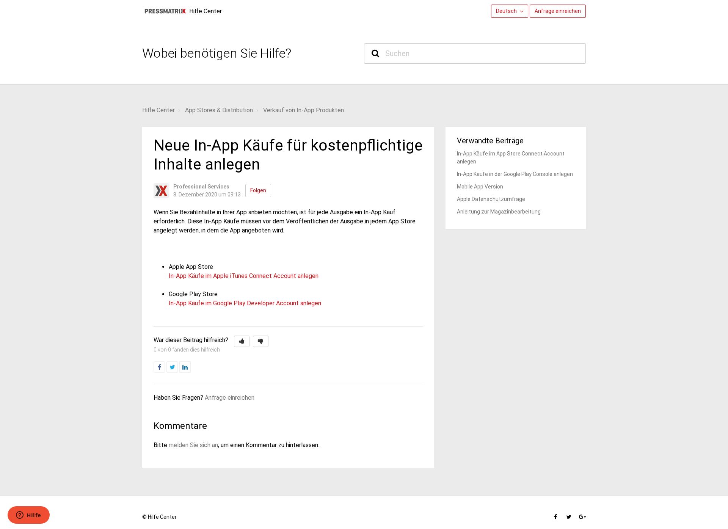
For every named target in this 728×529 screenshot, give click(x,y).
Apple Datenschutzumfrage (491, 199)
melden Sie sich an (193, 445)
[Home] (165, 11)
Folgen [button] (258, 190)
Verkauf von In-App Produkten (303, 110)
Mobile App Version (480, 187)
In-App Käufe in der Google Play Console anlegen (515, 174)
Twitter (177, 367)
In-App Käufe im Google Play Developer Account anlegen (245, 303)
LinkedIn (190, 367)
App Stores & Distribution (219, 110)
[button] (241, 341)
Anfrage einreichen (558, 11)
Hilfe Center (158, 110)
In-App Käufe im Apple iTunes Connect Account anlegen (243, 275)
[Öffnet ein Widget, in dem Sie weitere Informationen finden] (29, 515)
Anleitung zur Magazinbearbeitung (499, 212)
